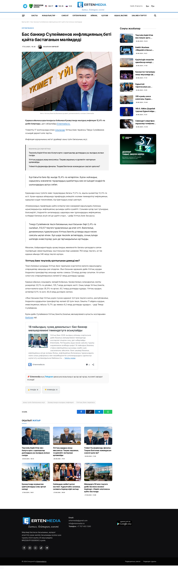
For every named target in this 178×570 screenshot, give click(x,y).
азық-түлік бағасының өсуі (34, 402)
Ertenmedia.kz (41, 561)
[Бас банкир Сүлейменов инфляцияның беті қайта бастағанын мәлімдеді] (67, 81)
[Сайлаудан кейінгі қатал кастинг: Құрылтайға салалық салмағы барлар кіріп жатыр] (67, 472)
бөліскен (29, 317)
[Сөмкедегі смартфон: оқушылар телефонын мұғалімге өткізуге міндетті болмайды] (126, 123)
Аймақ (94, 15)
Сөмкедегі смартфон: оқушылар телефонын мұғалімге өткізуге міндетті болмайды (145, 122)
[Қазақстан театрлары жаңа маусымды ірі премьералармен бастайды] (126, 75)
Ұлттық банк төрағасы (86, 402)
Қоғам (104, 15)
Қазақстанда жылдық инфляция (61, 402)
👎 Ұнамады (51, 390)
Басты (34, 15)
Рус (152, 6)
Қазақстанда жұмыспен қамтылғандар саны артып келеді (34, 486)
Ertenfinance (79, 15)
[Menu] (23, 15)
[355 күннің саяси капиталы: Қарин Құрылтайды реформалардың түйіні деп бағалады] (126, 99)
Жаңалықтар (48, 15)
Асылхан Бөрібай (50, 47)
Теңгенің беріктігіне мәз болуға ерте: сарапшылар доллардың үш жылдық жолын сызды (66, 154)
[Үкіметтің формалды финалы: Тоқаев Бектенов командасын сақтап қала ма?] (98, 436)
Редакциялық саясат (133, 561)
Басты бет (25, 22)
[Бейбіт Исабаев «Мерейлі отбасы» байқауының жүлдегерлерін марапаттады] (126, 50)
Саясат (65, 15)
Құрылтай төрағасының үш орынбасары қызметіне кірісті (143, 85)
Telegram (49, 377)
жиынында (60, 130)
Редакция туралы (149, 561)
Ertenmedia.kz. (63, 123)
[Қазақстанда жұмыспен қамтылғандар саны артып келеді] (36, 472)
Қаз (147, 6)
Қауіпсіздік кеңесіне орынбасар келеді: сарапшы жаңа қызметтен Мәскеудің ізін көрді (145, 61)
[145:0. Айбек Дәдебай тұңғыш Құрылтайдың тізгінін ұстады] (126, 111)
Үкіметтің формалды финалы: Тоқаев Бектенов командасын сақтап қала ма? (64, 166)
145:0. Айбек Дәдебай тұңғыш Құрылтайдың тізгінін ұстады (145, 109)
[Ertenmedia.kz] (92, 6)
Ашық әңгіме (121, 15)
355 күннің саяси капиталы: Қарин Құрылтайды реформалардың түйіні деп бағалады (145, 97)
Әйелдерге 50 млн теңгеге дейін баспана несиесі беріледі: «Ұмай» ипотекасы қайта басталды (97, 488)
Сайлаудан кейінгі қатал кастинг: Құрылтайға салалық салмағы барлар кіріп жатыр (66, 486)
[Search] (155, 15)
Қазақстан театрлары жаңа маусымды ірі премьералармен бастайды (145, 73)
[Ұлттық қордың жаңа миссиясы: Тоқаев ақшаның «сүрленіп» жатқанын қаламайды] (67, 436)
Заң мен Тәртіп (139, 15)
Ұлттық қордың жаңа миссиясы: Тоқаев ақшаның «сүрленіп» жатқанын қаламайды (62, 160)
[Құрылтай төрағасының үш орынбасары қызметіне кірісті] (126, 87)
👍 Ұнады (33, 390)
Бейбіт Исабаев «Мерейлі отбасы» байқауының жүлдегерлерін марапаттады (143, 48)
